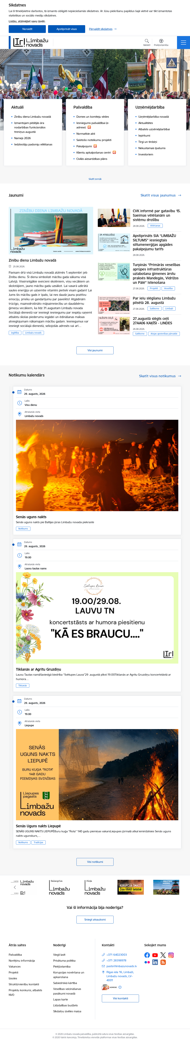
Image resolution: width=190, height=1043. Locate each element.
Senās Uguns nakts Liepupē (38, 826)
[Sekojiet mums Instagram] (171, 955)
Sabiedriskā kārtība (65, 983)
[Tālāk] (175, 887)
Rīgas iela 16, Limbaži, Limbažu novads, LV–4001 (120, 976)
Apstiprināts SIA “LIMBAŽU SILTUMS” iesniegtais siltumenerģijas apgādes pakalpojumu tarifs (154, 242)
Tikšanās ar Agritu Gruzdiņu (38, 669)
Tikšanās (22, 685)
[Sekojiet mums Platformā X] (163, 955)
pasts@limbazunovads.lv (122, 966)
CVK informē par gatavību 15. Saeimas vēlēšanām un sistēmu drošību (157, 215)
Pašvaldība (15, 954)
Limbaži (169, 308)
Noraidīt (27, 29)
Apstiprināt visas (67, 29)
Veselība (168, 288)
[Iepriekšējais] (15, 887)
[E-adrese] (109, 987)
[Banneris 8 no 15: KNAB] (95, 887)
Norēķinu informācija (22, 960)
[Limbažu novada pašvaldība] (31, 42)
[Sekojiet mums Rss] (163, 962)
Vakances (15, 966)
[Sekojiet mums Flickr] (147, 962)
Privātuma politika (64, 960)
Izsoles (13, 978)
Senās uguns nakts (31, 517)
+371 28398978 (116, 960)
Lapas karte (60, 999)
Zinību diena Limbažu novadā (32, 260)
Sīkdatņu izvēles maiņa (67, 1011)
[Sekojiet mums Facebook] (147, 955)
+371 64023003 (117, 954)
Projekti (154, 288)
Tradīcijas (38, 842)
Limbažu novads (33, 332)
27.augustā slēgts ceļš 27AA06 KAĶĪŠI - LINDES (152, 320)
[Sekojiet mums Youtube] (155, 955)
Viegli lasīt (59, 954)
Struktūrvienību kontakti (24, 984)
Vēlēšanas (155, 225)
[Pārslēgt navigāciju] (183, 42)
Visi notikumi (95, 862)
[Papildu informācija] (120, 987)
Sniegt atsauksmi (95, 919)
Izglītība (15, 332)
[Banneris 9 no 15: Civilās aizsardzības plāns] (131, 887)
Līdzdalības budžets (65, 1005)
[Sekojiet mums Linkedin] (155, 962)
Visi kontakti (120, 998)
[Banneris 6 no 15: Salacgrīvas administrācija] (24, 887)
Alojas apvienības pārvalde (164, 333)
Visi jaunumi (95, 350)
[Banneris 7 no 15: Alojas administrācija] (59, 887)
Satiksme (154, 308)
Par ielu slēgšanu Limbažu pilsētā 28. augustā (154, 300)
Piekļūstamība (62, 966)
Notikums (23, 528)
